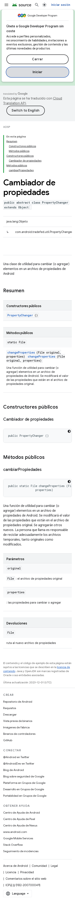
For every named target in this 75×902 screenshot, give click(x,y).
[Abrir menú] (6, 5)
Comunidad (39, 865)
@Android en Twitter (16, 757)
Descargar (10, 714)
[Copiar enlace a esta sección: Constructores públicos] (63, 407)
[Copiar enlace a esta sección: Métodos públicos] (50, 457)
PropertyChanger (20, 315)
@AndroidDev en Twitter (18, 763)
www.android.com (15, 832)
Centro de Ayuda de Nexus (20, 825)
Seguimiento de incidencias (20, 851)
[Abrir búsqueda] (36, 4)
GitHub (7, 740)
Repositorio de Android (17, 701)
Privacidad (27, 872)
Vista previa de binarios (17, 721)
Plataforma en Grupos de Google (24, 783)
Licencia (11, 872)
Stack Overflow (13, 845)
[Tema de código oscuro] (69, 431)
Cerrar (37, 59)
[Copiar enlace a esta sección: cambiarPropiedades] (46, 469)
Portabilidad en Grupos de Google (24, 795)
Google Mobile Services (18, 838)
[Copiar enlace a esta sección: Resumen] (29, 291)
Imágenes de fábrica (16, 727)
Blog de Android (13, 770)
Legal (54, 865)
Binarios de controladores (19, 734)
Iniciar (38, 72)
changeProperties (21, 352)
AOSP (6, 127)
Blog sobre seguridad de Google (23, 776)
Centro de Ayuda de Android (21, 812)
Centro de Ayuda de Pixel (19, 819)
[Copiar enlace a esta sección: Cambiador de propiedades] (58, 419)
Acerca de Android (15, 865)
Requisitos (9, 708)
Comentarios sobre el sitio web (26, 878)
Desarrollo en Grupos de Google (23, 789)
